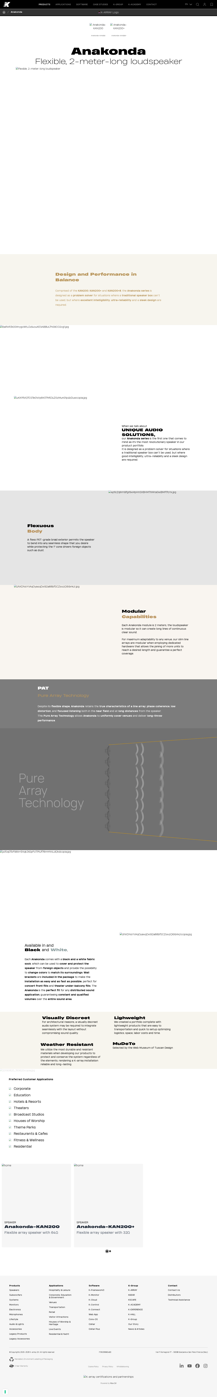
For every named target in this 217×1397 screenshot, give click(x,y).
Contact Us (174, 1290)
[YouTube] (189, 1366)
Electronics (15, 1310)
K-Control (94, 1305)
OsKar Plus (94, 1329)
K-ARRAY (132, 1290)
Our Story (133, 1324)
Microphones (16, 1315)
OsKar (92, 1324)
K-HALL (132, 1315)
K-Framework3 (96, 1290)
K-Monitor (94, 1295)
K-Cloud (93, 1300)
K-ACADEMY (134, 5)
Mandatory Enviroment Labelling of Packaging (34, 1359)
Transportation (57, 1307)
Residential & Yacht (59, 1334)
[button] (44, 4)
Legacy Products (18, 1334)
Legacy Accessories (19, 1339)
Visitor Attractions (58, 1317)
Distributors (174, 1295)
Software (94, 1286)
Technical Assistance (179, 1300)
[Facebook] (197, 1366)
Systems (13, 1300)
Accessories (15, 1329)
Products (14, 1286)
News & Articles (136, 1329)
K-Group (133, 1286)
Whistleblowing (123, 1367)
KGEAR (131, 1295)
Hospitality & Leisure (59, 1290)
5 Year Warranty (21, 1366)
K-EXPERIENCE (135, 1310)
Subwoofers (15, 1295)
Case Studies (100, 5)
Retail (52, 1312)
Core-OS (93, 1319)
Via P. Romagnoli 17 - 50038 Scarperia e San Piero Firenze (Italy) (182, 1352)
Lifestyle (13, 1319)
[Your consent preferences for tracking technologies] (5, 1392)
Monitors (14, 1305)
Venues (53, 1302)
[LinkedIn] (181, 1366)
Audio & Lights (16, 1324)
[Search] (197, 4)
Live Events (55, 1329)
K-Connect (94, 1310)
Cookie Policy (93, 1367)
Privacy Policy (107, 1367)
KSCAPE (132, 1300)
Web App (93, 1315)
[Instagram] (205, 1366)
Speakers (14, 1290)
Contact (151, 5)
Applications (56, 1286)
